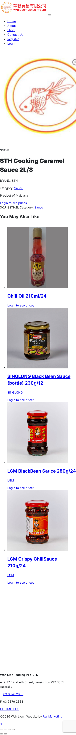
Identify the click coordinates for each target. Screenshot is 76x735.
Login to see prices (13, 203)
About (11, 26)
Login (11, 43)
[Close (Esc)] (13, 729)
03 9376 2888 (13, 694)
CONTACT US (9, 709)
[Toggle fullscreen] (5, 729)
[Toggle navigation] (49, 14)
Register (13, 39)
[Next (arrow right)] (5, 733)
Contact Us (15, 34)
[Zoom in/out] (1, 729)
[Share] (9, 729)
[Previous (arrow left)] (1, 733)
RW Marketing (52, 716)
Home (11, 21)
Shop (11, 30)
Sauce (18, 188)
